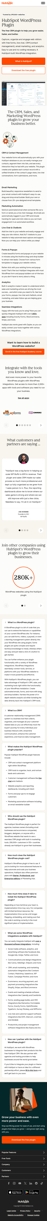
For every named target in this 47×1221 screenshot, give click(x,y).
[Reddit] (36, 1183)
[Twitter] (25, 1183)
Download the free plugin (24, 70)
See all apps (23, 398)
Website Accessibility (15, 1215)
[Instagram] (14, 1183)
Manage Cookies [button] (33, 1215)
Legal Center (11, 1211)
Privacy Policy (25, 1211)
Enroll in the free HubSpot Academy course (23, 352)
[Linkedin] (31, 1183)
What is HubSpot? (23, 61)
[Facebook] (9, 1183)
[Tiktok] (42, 1183)
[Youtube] (19, 1183)
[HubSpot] (7, 3)
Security (37, 1211)
